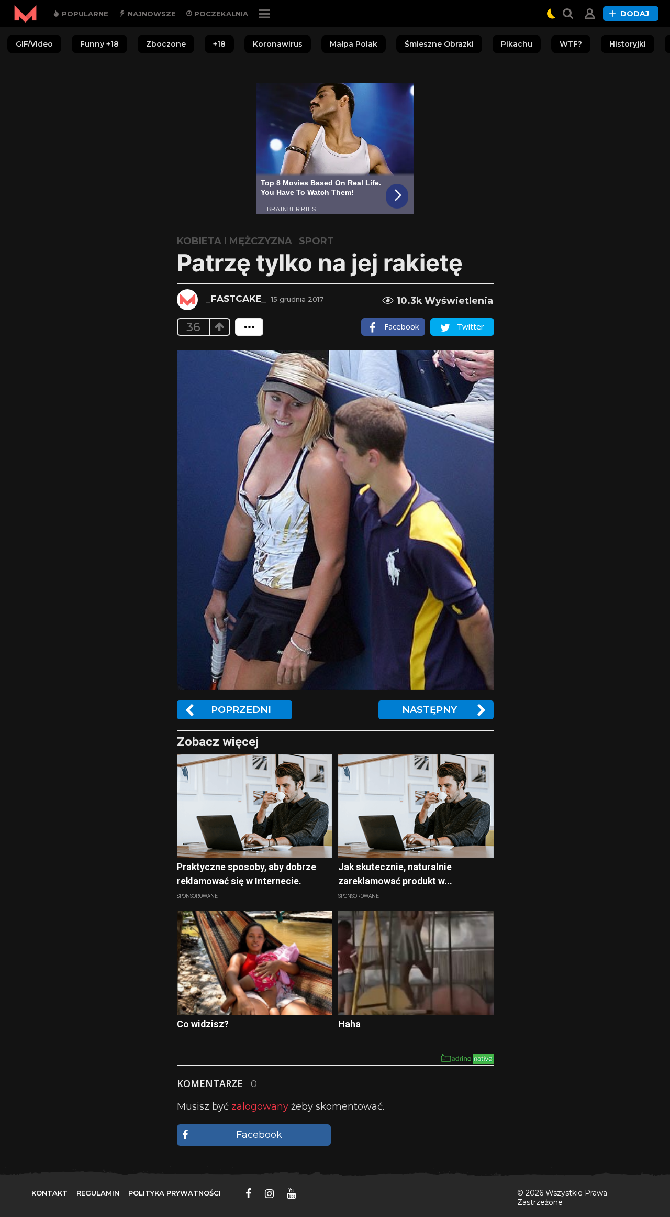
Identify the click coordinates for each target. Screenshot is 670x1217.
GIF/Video (34, 44)
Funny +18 (99, 44)
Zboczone (166, 44)
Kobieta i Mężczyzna (234, 241)
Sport (316, 241)
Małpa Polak (353, 44)
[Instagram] (269, 1193)
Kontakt (49, 1193)
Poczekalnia (220, 13)
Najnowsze (151, 13)
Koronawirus (278, 44)
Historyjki (627, 44)
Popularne (84, 13)
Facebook (259, 1135)
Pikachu (516, 44)
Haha (349, 1023)
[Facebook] (248, 1193)
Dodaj (634, 13)
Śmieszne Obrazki (439, 44)
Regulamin (97, 1193)
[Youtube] (291, 1193)
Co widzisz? (203, 1023)
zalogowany (259, 1106)
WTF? (571, 44)
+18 (219, 44)
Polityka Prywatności (174, 1193)
